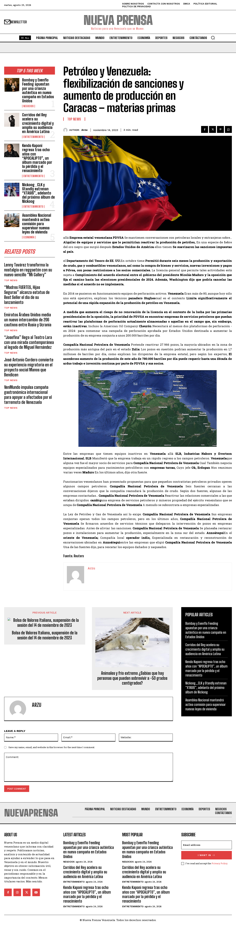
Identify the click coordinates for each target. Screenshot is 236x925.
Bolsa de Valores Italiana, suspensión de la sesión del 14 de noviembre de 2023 (44, 635)
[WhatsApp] (228, 129)
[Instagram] (17, 892)
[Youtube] (36, 892)
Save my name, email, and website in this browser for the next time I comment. (51, 747)
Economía (28, 237)
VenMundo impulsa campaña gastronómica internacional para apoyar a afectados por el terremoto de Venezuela (28, 395)
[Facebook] (204, 129)
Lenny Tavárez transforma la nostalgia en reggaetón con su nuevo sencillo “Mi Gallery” (28, 269)
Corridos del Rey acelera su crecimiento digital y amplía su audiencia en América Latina (38, 123)
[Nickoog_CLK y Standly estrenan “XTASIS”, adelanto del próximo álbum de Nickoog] (11, 189)
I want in (204, 855)
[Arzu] (66, 130)
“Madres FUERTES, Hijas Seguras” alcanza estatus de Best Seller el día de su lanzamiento (27, 295)
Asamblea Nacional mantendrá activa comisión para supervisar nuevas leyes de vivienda (36, 223)
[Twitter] (212, 129)
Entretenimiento (33, 136)
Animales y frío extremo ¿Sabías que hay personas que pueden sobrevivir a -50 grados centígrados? (132, 678)
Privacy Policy (219, 863)
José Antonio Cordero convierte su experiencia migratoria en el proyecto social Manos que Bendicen (28, 367)
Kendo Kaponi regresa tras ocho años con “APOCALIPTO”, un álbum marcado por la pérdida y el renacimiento (37, 158)
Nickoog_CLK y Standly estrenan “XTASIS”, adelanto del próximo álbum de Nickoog (38, 193)
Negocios (28, 106)
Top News (10, 280)
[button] (213, 37)
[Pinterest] (220, 129)
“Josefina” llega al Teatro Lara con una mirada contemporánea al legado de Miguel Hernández (29, 342)
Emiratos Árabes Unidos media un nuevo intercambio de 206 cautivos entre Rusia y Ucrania (27, 319)
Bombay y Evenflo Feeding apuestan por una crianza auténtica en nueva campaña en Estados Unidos (38, 90)
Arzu (84, 130)
